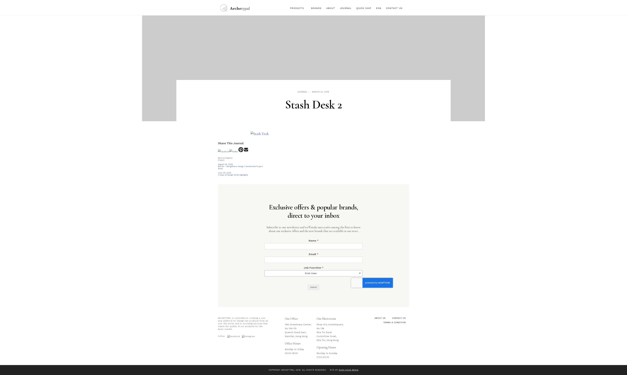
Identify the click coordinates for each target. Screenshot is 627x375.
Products (297, 8)
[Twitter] (233, 152)
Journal (346, 8)
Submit (313, 287)
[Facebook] (223, 152)
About (330, 8)
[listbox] (313, 273)
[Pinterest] (240, 152)
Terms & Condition (394, 322)
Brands (316, 8)
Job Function (313, 267)
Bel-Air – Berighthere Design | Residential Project (240, 166)
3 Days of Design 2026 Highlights (233, 175)
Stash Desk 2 (313, 104)
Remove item (356, 273)
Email (313, 254)
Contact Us (394, 8)
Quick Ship (363, 8)
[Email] (246, 152)
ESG (378, 8)
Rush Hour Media (348, 370)
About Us (380, 318)
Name (314, 240)
